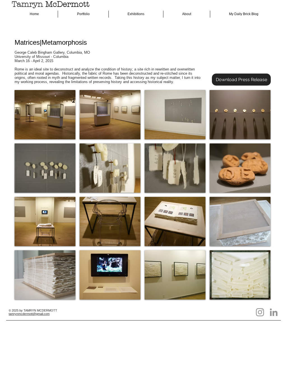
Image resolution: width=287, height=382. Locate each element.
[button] (45, 114)
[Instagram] (259, 312)
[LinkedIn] (273, 312)
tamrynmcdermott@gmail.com (29, 313)
